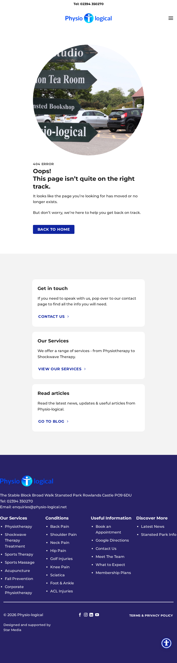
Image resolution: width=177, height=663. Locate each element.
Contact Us (106, 548)
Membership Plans (113, 573)
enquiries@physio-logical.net (39, 507)
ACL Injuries (61, 591)
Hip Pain (58, 550)
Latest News (152, 526)
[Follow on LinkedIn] (91, 615)
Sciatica (57, 575)
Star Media (12, 630)
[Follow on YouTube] (97, 615)
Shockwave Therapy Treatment (15, 540)
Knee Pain (60, 567)
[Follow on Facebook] (80, 615)
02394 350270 (20, 501)
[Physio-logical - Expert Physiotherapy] (88, 18)
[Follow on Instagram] (86, 615)
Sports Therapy (19, 554)
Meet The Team (110, 556)
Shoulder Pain (63, 534)
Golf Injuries (61, 559)
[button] (171, 18)
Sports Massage (20, 562)
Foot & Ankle (62, 583)
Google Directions (112, 540)
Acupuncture (17, 570)
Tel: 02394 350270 (89, 4)
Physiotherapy (18, 526)
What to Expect (110, 565)
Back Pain (59, 526)
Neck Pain (59, 542)
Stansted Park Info (158, 534)
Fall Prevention (19, 579)
